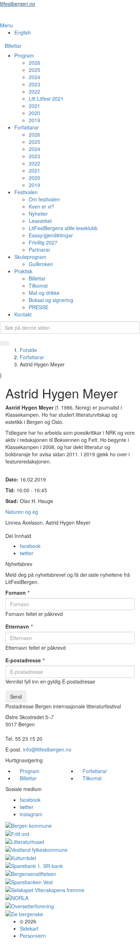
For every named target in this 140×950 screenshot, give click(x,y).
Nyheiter (38, 213)
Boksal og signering (51, 299)
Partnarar (39, 249)
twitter (26, 553)
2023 (34, 84)
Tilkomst (38, 285)
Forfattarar (26, 127)
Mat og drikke (44, 292)
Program (24, 55)
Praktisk (23, 271)
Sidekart (29, 928)
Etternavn (18, 626)
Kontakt (23, 314)
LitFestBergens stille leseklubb (63, 228)
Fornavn (17, 592)
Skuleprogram (30, 256)
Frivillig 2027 (43, 242)
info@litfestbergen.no (47, 749)
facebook (30, 545)
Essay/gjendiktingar (51, 235)
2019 (34, 120)
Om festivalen (44, 199)
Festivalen (26, 192)
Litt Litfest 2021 (46, 98)
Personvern (33, 935)
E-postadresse (24, 660)
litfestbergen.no (17, 3)
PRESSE (38, 307)
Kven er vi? (41, 206)
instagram (31, 814)
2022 (34, 91)
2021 (34, 105)
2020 (34, 113)
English (22, 32)
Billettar (13, 45)
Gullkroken (41, 264)
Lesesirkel (40, 220)
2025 (34, 69)
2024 (34, 77)
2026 (34, 62)
